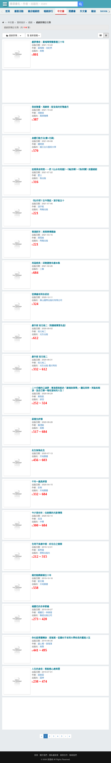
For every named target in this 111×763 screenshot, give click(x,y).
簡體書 (72, 11)
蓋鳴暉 (41, 47)
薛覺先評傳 (37, 419)
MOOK (104, 11)
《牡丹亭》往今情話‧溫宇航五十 (48, 200)
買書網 (50, 759)
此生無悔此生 (38, 450)
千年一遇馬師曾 (39, 481)
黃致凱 (41, 396)
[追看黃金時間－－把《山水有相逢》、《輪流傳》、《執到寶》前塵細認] (17, 181)
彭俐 (40, 487)
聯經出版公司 (46, 615)
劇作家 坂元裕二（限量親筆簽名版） (49, 325)
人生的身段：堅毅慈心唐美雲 (46, 669)
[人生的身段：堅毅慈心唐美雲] (17, 681)
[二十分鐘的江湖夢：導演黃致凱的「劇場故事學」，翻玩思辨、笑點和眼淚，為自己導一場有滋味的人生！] (17, 400)
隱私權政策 (53, 755)
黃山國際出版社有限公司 (51, 300)
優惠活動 (19, 11)
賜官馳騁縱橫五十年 (41, 575)
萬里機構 (44, 115)
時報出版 (44, 209)
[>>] (69, 736)
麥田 (42, 399)
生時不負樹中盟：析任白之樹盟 (47, 544)
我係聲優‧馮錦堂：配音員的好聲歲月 (50, 107)
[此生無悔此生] (17, 462)
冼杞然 (49, 47)
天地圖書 (44, 456)
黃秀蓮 (41, 549)
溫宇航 (41, 206)
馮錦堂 (41, 112)
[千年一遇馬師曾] (17, 493)
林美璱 (49, 612)
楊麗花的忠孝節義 (40, 606)
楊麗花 (41, 612)
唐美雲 (41, 674)
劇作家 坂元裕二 (40, 356)
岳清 (40, 518)
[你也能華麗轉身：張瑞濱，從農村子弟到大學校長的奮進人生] (17, 649)
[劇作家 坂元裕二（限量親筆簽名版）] (17, 337)
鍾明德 (41, 143)
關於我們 (43, 755)
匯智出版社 (45, 552)
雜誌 (93, 11)
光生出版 (44, 334)
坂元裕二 (42, 331)
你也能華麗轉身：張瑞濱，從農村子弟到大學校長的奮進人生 (61, 637)
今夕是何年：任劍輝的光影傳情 (47, 512)
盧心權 (41, 643)
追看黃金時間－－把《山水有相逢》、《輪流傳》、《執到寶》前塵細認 (64, 169)
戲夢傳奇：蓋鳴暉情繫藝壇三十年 (48, 42)
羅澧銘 (41, 424)
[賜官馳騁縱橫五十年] (17, 587)
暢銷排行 (48, 11)
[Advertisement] (55, 86)
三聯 (42, 268)
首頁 (7, 11)
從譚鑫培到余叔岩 (40, 294)
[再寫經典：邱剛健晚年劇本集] (17, 275)
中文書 (60, 11)
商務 (42, 50)
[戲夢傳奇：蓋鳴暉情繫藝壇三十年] (17, 54)
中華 (42, 521)
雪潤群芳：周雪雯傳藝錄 (44, 231)
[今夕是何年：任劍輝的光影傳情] (17, 524)
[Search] (80, 4)
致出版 (43, 178)
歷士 (40, 175)
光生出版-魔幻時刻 (49, 365)
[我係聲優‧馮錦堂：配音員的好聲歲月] (17, 119)
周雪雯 (41, 237)
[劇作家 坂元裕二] (17, 368)
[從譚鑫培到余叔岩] (17, 306)
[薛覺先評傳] (17, 431)
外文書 (83, 11)
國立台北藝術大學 (48, 146)
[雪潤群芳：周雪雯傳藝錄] (17, 243)
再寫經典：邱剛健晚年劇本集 (46, 263)
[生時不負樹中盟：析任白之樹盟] (17, 556)
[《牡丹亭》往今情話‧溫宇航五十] (17, 212)
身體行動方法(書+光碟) (43, 138)
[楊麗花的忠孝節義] (17, 618)
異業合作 (64, 755)
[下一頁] (65, 736)
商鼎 (42, 646)
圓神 (42, 677)
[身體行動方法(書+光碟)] (17, 150)
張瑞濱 (49, 643)
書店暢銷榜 (33, 11)
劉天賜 (41, 581)
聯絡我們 (73, 755)
